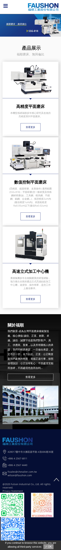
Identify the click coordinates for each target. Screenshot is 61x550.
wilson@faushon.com (20, 475)
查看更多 (30, 127)
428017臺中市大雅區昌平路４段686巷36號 (30, 451)
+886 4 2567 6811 (17, 458)
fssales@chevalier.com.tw (22, 471)
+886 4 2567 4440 (17, 465)
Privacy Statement (13, 491)
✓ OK (48, 546)
